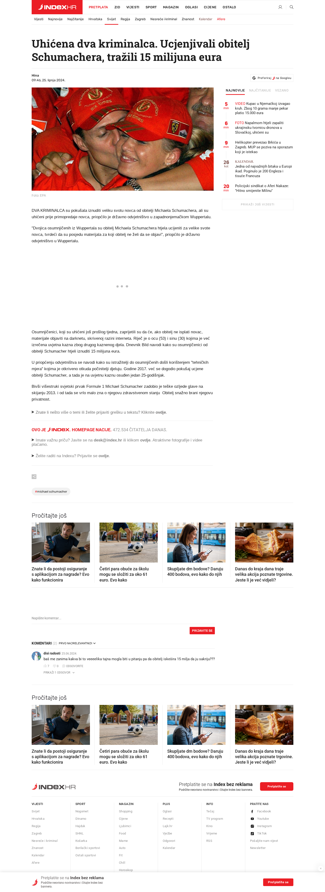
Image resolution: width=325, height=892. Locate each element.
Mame (123, 841)
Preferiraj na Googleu (274, 78)
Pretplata (98, 7)
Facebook (264, 811)
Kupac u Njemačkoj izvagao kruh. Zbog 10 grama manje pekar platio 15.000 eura (262, 108)
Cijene (210, 7)
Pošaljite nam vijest (264, 841)
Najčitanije (75, 19)
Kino (209, 826)
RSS (209, 841)
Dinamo (80, 818)
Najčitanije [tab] (260, 90)
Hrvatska (95, 19)
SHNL (79, 833)
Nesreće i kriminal (163, 19)
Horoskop (126, 870)
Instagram (264, 826)
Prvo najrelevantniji (75, 643)
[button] (38, 541)
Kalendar (205, 19)
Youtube (263, 818)
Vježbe (167, 833)
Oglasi (191, 7)
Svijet (111, 19)
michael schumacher (51, 491)
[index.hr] (57, 7)
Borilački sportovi (87, 848)
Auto (122, 848)
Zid (117, 7)
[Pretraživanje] (289, 7)
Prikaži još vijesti (257, 204)
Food (122, 833)
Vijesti (132, 7)
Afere (221, 19)
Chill (122, 862)
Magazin (126, 804)
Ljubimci (125, 826)
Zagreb (140, 19)
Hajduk (80, 826)
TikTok (262, 833)
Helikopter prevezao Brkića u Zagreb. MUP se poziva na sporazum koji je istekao (264, 147)
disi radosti (52, 653)
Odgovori (169, 841)
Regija (125, 19)
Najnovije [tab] (235, 90)
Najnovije (55, 19)
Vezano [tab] (282, 90)
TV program (214, 818)
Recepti (168, 818)
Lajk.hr (167, 826)
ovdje (145, 440)
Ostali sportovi (85, 855)
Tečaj (210, 811)
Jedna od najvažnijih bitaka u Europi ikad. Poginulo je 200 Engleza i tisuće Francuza (263, 169)
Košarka (81, 841)
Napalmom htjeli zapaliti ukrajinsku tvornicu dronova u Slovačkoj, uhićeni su (259, 128)
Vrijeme (211, 833)
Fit (121, 855)
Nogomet (82, 811)
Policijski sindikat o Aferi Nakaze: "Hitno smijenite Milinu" (262, 188)
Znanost (188, 19)
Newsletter (258, 848)
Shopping (125, 811)
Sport (151, 7)
